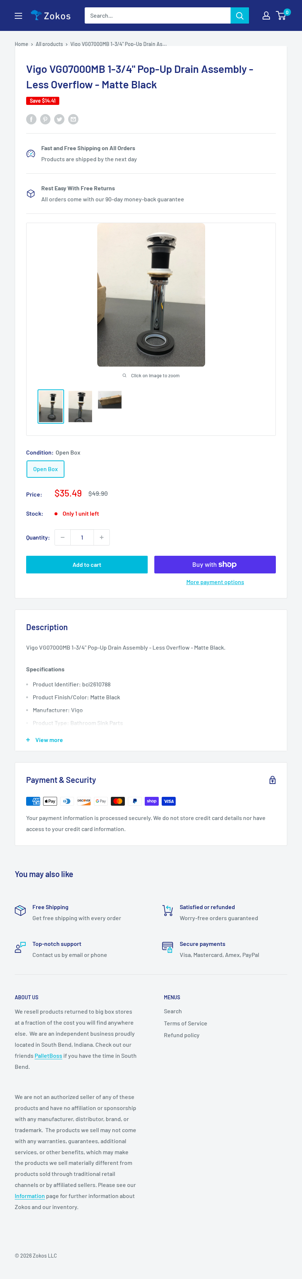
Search (173, 1010)
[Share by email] (73, 118)
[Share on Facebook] (31, 118)
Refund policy (182, 1034)
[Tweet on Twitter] (59, 118)
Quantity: (38, 537)
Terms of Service (185, 1023)
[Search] (240, 15)
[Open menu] (18, 16)
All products (49, 44)
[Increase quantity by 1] (101, 537)
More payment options (215, 581)
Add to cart (87, 564)
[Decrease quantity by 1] (62, 537)
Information (30, 1195)
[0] (281, 15)
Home (21, 44)
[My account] (266, 15)
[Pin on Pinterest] (45, 118)
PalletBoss (48, 1055)
